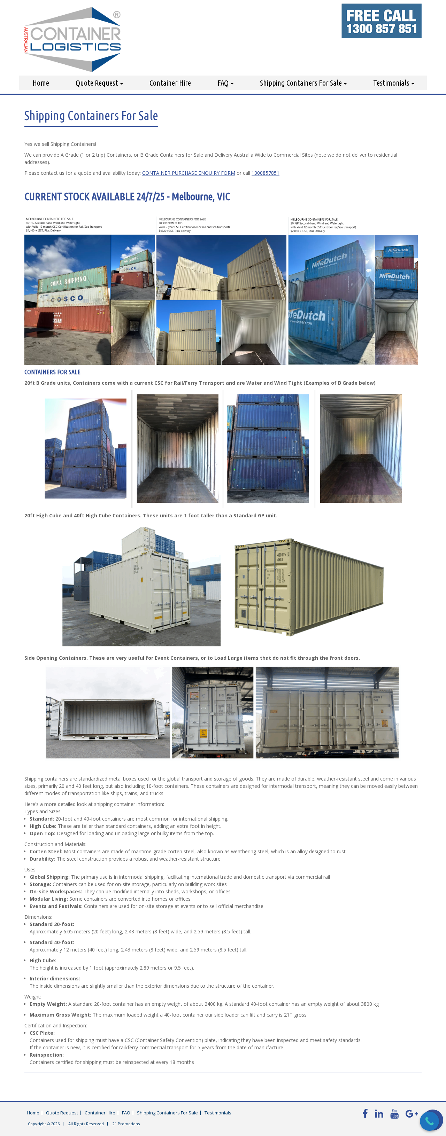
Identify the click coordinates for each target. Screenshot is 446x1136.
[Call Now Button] (429, 1121)
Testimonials (392, 82)
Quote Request (98, 82)
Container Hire (170, 82)
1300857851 (265, 173)
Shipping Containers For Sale (301, 82)
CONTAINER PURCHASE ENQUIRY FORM (188, 173)
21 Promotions (126, 1123)
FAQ (223, 82)
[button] (223, 804)
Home (40, 82)
